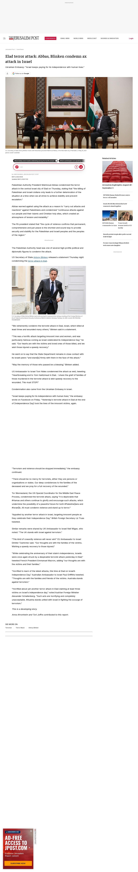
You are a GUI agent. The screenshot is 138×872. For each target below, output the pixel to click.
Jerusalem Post (10, 49)
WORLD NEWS (78, 38)
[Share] (7, 73)
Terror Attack (20, 628)
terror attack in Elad (37, 261)
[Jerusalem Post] (22, 38)
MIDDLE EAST (92, 38)
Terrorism (8, 628)
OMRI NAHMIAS (18, 174)
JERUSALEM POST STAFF (31, 174)
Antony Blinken (40, 257)
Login (131, 38)
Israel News (20, 49)
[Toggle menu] (4, 38)
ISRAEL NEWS (65, 38)
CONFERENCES (50, 38)
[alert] (18, 849)
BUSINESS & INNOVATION (110, 38)
